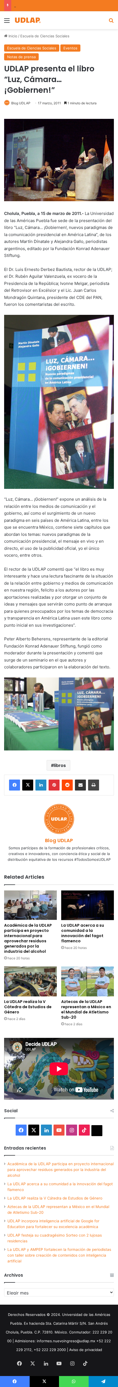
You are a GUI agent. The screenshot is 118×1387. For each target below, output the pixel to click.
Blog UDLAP (20, 103)
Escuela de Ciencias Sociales (44, 36)
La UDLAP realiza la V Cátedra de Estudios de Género (28, 1007)
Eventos (70, 48)
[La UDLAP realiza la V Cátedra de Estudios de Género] (30, 981)
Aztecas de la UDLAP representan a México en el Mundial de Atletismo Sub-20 (86, 1009)
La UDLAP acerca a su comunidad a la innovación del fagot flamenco (82, 933)
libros (60, 765)
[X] (27, 785)
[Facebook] (14, 785)
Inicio (12, 36)
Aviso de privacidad (85, 1349)
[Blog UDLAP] (27, 20)
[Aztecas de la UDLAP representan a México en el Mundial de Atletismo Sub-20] (87, 981)
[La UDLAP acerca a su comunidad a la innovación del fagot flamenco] (87, 905)
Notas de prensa (21, 57)
